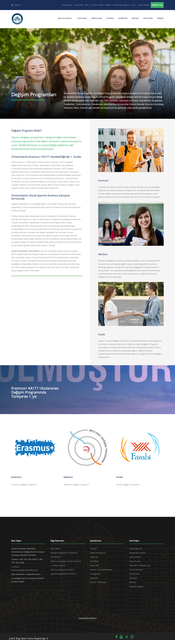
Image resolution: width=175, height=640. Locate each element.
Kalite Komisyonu (98, 552)
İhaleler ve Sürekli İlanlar (101, 569)
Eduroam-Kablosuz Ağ (139, 565)
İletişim (160, 18)
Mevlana (68, 477)
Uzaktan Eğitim (136, 586)
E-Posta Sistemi (58, 565)
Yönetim (110, 18)
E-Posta (93, 5)
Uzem (134, 5)
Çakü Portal (134, 561)
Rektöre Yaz (157, 5)
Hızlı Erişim (148, 18)
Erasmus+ (16, 477)
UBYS (86, 5)
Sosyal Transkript (98, 582)
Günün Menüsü (136, 569)
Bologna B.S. (67, 5)
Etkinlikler (94, 561)
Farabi (119, 477)
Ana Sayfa (82, 18)
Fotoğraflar (95, 573)
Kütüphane (134, 573)
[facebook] (116, 636)
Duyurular (94, 565)
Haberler (94, 557)
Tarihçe (93, 548)
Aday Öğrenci (135, 548)
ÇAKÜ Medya (143, 5)
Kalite (101, 5)
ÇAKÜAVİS (78, 5)
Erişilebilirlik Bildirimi (88, 618)
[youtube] (121, 636)
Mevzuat (133, 578)
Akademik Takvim (137, 552)
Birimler (135, 18)
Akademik (123, 18)
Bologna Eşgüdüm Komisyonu (64, 552)
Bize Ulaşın (55, 548)
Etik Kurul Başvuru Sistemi (62, 569)
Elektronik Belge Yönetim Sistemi (66, 561)
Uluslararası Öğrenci (121, 5)
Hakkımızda (96, 18)
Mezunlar (94, 578)
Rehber (108, 5)
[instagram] (132, 636)
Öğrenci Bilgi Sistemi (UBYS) (63, 573)
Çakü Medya (135, 557)
